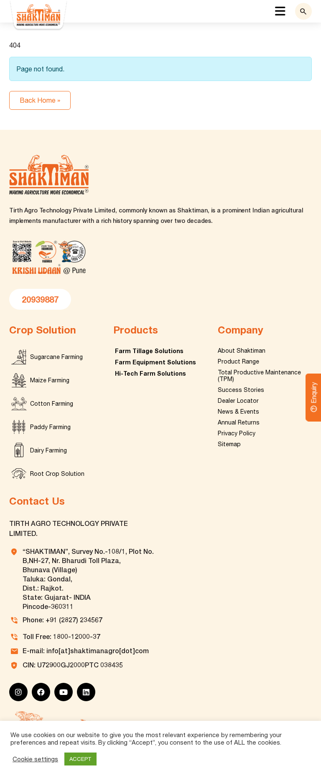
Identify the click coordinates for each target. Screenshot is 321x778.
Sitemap (229, 444)
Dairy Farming (48, 450)
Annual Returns (239, 422)
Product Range (238, 361)
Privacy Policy (236, 433)
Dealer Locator (238, 400)
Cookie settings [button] (35, 759)
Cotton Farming (51, 403)
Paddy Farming (50, 427)
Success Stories (241, 389)
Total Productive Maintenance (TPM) (259, 375)
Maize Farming (49, 380)
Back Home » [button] (40, 100)
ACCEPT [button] (80, 759)
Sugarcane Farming (56, 357)
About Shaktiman (241, 350)
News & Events (238, 411)
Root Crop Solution (57, 473)
